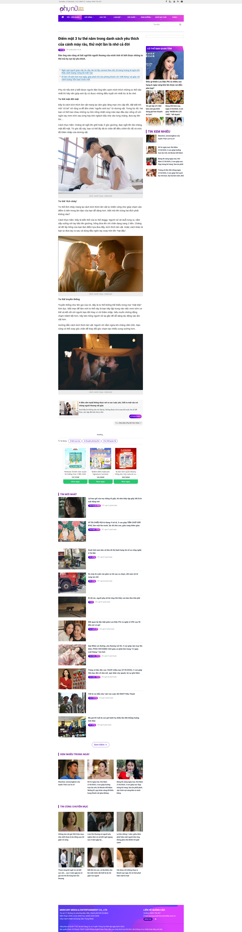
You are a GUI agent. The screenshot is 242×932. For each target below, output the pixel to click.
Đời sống (89, 17)
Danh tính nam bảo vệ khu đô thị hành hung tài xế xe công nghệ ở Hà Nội (114, 551)
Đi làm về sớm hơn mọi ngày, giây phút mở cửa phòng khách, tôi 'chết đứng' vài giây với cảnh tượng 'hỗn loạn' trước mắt (101, 78)
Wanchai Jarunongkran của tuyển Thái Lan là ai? (69, 783)
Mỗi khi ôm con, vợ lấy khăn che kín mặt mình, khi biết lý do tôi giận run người (99, 873)
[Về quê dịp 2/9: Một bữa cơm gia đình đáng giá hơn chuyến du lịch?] (155, 97)
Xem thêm (136, 416)
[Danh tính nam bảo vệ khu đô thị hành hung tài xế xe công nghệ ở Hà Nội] (72, 559)
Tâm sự (61, 50)
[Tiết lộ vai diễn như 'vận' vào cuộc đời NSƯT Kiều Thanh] (72, 702)
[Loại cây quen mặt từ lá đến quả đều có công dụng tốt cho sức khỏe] (155, 124)
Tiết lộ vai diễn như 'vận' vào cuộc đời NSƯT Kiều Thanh (111, 694)
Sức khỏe (131, 17)
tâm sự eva (75, 441)
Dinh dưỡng (146, 17)
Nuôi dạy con (160, 17)
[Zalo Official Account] (170, 1)
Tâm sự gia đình (94, 505)
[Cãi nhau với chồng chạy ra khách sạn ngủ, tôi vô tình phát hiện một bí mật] (130, 857)
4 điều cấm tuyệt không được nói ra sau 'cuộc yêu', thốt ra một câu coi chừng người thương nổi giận (108, 404)
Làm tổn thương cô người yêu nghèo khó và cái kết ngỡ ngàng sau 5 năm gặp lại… (100, 837)
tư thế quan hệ (110, 441)
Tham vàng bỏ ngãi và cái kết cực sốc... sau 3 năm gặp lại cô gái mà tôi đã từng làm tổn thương (70, 874)
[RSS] (178, 1)
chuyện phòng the (92, 441)
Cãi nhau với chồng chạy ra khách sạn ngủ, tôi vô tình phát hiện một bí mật (129, 873)
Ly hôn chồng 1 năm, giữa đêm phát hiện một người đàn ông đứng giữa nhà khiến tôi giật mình (129, 838)
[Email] (182, 1)
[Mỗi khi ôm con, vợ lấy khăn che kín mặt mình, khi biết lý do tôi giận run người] (100, 857)
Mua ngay (75, 481)
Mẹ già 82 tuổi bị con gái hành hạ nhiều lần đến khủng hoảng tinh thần (113, 719)
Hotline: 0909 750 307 (93, 2)
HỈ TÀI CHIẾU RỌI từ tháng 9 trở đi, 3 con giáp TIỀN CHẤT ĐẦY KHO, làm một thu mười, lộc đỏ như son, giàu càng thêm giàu (114, 524)
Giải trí (103, 17)
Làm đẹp (117, 17)
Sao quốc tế (93, 629)
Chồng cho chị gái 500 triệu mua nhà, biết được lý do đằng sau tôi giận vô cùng (71, 837)
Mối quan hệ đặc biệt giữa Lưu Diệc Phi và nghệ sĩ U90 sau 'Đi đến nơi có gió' (114, 623)
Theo (127, 423)
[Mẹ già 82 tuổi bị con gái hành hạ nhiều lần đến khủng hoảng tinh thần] (72, 726)
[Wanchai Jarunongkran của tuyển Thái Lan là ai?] (71, 769)
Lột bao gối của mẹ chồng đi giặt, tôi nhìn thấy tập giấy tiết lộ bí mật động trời (115, 500)
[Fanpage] (167, 1)
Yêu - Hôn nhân (73, 17)
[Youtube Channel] (174, 1)
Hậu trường (93, 698)
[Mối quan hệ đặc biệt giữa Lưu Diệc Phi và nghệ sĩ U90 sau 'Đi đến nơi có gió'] (72, 630)
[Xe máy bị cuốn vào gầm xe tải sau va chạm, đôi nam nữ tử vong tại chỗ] (72, 583)
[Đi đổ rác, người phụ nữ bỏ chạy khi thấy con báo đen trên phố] (72, 607)
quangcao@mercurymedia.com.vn (162, 916)
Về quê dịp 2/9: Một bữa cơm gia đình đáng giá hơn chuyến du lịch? (154, 110)
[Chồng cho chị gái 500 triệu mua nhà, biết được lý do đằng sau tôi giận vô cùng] (71, 821)
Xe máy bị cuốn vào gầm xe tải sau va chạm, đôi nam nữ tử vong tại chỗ (113, 575)
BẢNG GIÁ (148, 919)
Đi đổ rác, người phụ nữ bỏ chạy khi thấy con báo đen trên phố (114, 598)
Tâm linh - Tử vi (94, 529)
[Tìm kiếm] (180, 24)
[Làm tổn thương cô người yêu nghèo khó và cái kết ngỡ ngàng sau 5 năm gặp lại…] (100, 821)
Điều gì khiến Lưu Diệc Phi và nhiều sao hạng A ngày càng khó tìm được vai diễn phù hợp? (164, 84)
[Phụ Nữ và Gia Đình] (72, 9)
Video (174, 17)
